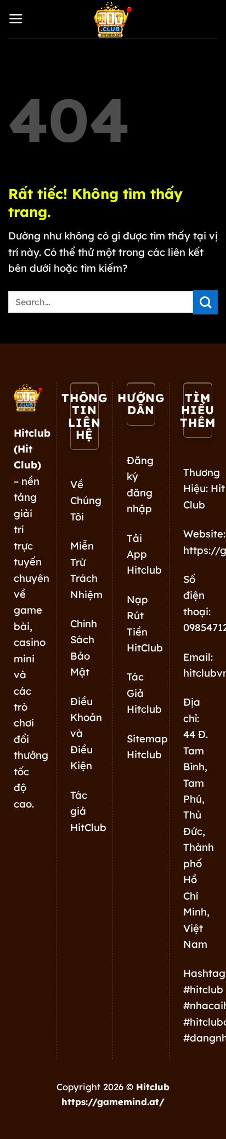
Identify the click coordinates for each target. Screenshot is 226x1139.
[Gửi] (205, 302)
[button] (16, 19)
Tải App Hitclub (144, 554)
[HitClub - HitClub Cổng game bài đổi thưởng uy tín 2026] (113, 19)
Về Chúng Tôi (85, 500)
